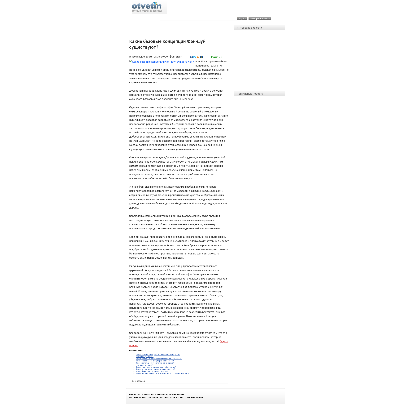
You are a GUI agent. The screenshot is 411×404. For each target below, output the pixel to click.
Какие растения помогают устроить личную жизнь (159, 359)
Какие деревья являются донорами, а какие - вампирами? (163, 373)
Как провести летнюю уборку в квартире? (155, 361)
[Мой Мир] (201, 57)
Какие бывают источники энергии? (152, 371)
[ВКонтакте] (191, 57)
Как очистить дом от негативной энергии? (155, 363)
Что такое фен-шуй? (144, 365)
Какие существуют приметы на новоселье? (155, 369)
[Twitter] (195, 57)
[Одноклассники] (198, 57)
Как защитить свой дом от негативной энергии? (158, 355)
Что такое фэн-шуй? (144, 357)
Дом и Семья (138, 381)
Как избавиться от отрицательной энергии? (156, 367)
